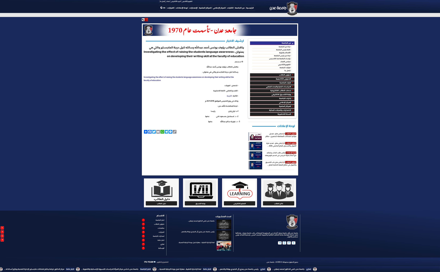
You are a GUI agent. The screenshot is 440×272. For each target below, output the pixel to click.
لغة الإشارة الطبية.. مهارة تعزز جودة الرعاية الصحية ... (226, 269)
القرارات (170, 8)
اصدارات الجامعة (158, 236)
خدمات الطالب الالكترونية (280, 91)
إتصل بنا (162, 1)
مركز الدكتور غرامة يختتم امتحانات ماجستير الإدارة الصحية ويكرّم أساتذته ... (81, 269)
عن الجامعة (240, 8)
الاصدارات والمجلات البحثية (280, 110)
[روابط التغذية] (2, 228)
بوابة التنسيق (200, 203)
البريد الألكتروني (176, 1)
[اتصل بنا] (2, 236)
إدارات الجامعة (285, 98)
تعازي (162, 244)
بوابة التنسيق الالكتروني (281, 94)
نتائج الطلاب (278, 203)
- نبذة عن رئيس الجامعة (282, 56)
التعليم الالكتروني (239, 203)
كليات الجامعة (285, 83)
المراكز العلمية (205, 8)
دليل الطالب (161, 203)
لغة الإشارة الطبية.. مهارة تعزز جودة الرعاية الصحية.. (196, 242)
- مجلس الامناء (285, 61)
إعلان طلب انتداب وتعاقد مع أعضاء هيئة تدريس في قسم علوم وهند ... (280, 155)
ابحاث (168, 1)
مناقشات (161, 228)
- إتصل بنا (287, 70)
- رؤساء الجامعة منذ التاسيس (280, 59)
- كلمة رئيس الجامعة (283, 50)
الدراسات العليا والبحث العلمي (278, 87)
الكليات (230, 8)
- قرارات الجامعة (285, 67)
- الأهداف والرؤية (285, 53)
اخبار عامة (161, 240)
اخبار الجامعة (160, 220)
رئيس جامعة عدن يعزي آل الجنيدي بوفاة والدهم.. (197, 232)
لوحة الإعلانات (182, 8)
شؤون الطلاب (285, 75)
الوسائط (161, 248)
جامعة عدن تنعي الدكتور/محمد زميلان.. (201, 221)
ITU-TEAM (148, 262)
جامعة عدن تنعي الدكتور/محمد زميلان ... (335, 269)
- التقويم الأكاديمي (284, 64)
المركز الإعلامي (219, 8)
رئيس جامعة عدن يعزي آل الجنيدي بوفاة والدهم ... (285, 269)
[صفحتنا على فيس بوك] (2, 232)
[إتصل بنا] (284, 242)
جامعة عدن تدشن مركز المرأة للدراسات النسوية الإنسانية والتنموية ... (157, 269)
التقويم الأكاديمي (187, 1)
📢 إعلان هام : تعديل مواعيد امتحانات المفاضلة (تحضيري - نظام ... (280, 136)
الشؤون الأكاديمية (283, 79)
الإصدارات (193, 8)
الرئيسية (250, 8)
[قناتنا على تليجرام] (2, 240)
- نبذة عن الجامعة (285, 47)
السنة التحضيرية (284, 114)
